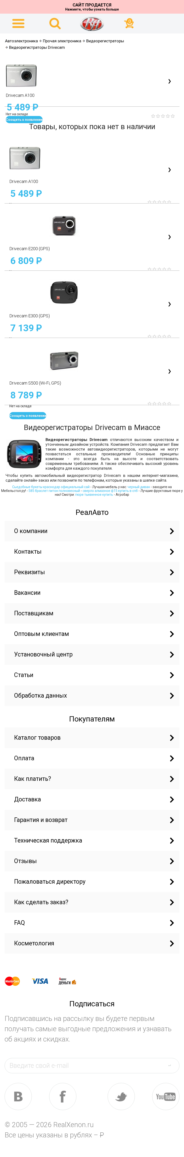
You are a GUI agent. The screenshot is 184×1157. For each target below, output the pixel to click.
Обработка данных (40, 695)
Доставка (27, 799)
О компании (30, 531)
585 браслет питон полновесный (54, 491)
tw (121, 1096)
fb (62, 1096)
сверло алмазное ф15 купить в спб (110, 491)
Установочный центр (43, 654)
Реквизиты (29, 572)
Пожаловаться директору (50, 881)
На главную (92, 23)
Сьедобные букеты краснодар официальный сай (51, 487)
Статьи (23, 675)
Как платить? (32, 778)
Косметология (34, 943)
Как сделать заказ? (41, 902)
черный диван (138, 487)
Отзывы (25, 861)
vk (18, 1096)
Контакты (28, 551)
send (172, 1065)
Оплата (24, 758)
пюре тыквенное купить (94, 494)
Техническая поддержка (48, 840)
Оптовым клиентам (41, 633)
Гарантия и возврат (41, 819)
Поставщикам (33, 613)
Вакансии (27, 592)
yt (165, 1096)
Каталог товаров (37, 737)
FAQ (19, 922)
